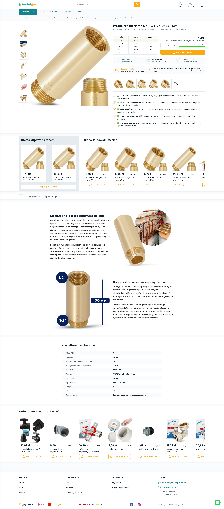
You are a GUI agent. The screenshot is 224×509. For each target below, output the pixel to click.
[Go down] (23, 105)
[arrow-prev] (87, 166)
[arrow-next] (201, 166)
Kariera (115, 492)
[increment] (162, 45)
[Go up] (23, 26)
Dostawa (69, 487)
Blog (21, 487)
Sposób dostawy (127, 60)
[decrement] (174, 45)
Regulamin (116, 482)
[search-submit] (137, 4)
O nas (21, 482)
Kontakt (22, 492)
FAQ (67, 482)
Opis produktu (34, 196)
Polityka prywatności (120, 487)
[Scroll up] (21, 196)
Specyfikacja (51, 196)
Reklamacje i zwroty (74, 492)
